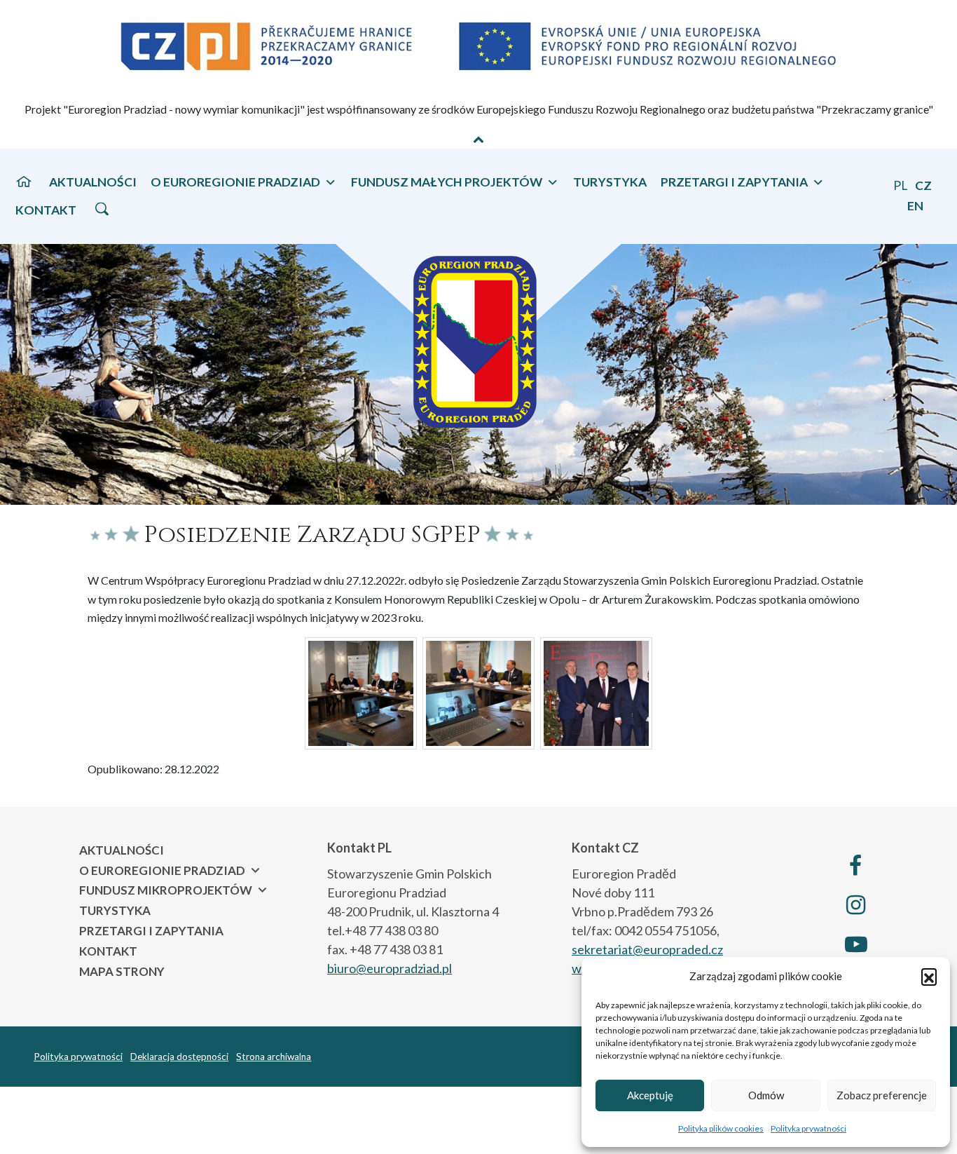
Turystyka (610, 182)
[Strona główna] (24, 181)
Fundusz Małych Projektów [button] (446, 182)
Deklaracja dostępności (179, 1056)
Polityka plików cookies (721, 1128)
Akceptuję (650, 1095)
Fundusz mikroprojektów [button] (165, 890)
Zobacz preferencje (881, 1095)
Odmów (766, 1095)
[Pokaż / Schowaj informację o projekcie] (478, 139)
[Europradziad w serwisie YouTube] (855, 944)
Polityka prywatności (808, 1128)
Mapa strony (122, 971)
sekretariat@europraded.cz (647, 949)
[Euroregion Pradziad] (478, 334)
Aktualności (93, 182)
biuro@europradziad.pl (389, 968)
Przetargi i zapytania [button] (734, 182)
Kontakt (45, 210)
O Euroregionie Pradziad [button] (235, 182)
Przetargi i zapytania (151, 930)
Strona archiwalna (273, 1056)
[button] (929, 976)
